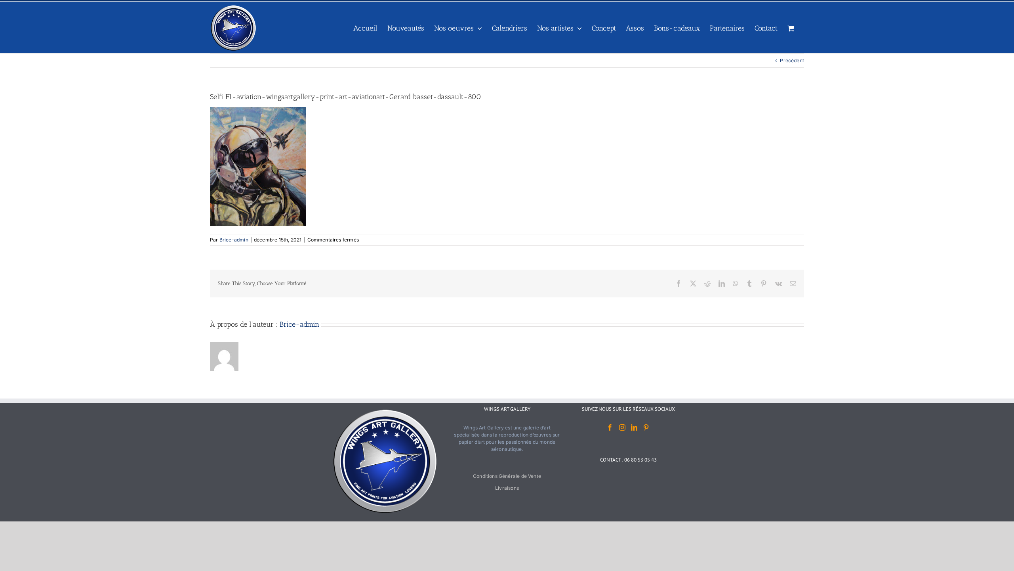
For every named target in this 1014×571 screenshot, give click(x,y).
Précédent (792, 60)
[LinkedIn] (634, 427)
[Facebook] (610, 427)
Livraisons (507, 488)
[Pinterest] (646, 427)
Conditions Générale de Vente (507, 476)
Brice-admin (233, 240)
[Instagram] (622, 427)
